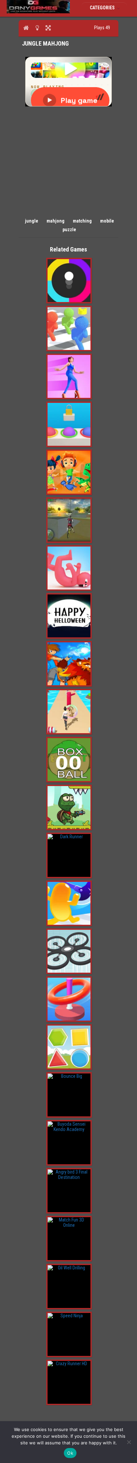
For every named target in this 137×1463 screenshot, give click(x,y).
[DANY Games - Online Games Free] (38, 11)
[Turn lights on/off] (37, 27)
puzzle (69, 229)
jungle (31, 221)
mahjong (56, 221)
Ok (70, 1453)
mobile (107, 221)
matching (82, 221)
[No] (128, 1442)
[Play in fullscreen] (48, 27)
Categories (103, 7)
